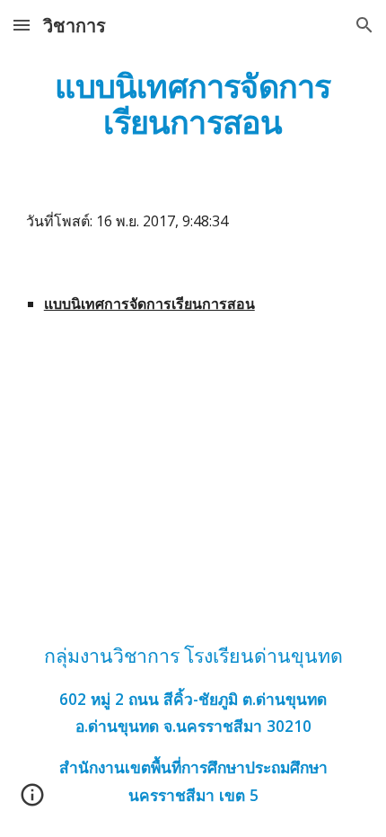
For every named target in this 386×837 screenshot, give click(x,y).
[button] (21, 24)
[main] (193, 103)
